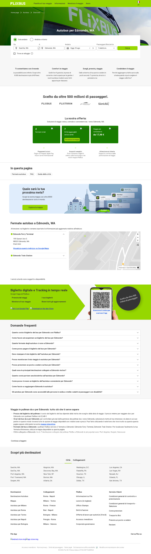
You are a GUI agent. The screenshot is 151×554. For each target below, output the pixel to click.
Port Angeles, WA (17, 474)
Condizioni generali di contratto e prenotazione (122, 497)
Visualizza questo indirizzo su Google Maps (31, 248)
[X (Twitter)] (133, 539)
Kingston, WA (48, 467)
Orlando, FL (113, 477)
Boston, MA (48, 477)
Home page (15, 12)
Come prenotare (115, 511)
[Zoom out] (137, 237)
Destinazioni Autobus (19, 496)
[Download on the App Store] (32, 539)
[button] (38, 234)
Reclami (112, 525)
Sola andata (22, 39)
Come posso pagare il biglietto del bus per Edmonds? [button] (34, 349)
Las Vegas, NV (114, 471)
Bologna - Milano (50, 515)
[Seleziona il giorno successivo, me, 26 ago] (93, 48)
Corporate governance (85, 524)
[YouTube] (132, 539)
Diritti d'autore (82, 510)
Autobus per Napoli (18, 519)
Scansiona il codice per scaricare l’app (101, 312)
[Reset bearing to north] (137, 240)
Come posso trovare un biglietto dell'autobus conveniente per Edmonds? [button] (42, 381)
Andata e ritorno (41, 39)
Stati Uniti (36, 12)
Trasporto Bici (115, 515)
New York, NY (48, 474)
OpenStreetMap (131, 267)
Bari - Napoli (48, 510)
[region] (104, 250)
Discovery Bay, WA (50, 471)
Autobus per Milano (19, 506)
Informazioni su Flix (84, 496)
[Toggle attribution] (138, 267)
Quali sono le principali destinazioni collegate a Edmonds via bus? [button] (39, 370)
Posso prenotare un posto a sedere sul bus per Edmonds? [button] (36, 365)
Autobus (26, 12)
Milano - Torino (49, 501)
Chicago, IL (80, 477)
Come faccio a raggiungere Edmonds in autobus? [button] (32, 386)
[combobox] (28, 48)
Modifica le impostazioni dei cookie (111, 547)
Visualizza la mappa (72, 140)
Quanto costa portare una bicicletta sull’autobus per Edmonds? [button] (38, 376)
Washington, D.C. (82, 467)
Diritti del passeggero (56, 547)
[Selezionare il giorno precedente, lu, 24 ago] (89, 48)
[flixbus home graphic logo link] (18, 4)
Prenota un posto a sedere (120, 520)
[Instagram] (131, 539)
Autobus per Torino (18, 515)
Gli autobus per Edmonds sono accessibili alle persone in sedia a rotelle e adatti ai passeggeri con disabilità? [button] (57, 392)
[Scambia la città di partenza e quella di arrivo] (38, 48)
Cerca (127, 48)
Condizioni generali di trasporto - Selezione (122, 505)
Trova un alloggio (23, 53)
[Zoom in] (137, 234)
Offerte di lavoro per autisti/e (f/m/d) (91, 515)
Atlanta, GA (47, 481)
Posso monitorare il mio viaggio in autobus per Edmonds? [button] (36, 359)
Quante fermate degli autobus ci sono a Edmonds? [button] (33, 343)
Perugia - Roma (49, 519)
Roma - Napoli (49, 496)
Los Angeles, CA (115, 467)
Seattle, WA (15, 467)
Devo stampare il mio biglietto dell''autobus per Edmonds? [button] (36, 354)
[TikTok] (134, 539)
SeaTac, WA (15, 471)
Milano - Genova (49, 524)
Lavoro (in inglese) (83, 501)
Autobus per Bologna (19, 524)
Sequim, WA (15, 481)
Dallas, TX (80, 481)
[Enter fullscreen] (137, 244)
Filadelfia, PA (81, 471)
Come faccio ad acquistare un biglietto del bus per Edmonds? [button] (37, 338)
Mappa (13, 501)
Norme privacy (42, 547)
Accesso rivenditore (84, 519)
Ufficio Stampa (82, 506)
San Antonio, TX (115, 481)
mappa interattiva (48, 424)
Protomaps (122, 267)
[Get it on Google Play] (18, 539)
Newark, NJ (113, 474)
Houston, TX (81, 474)
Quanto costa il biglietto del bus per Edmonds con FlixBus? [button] (36, 332)
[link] (75, 199)
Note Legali (68, 547)
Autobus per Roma (18, 510)
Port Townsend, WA (18, 477)
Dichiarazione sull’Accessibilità (84, 547)
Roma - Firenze (49, 506)
